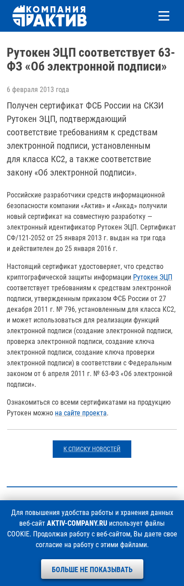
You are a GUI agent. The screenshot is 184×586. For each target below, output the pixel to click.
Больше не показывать (92, 569)
